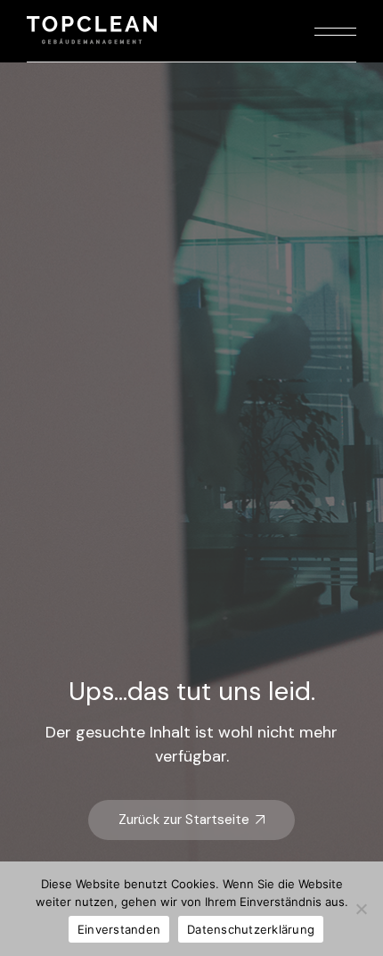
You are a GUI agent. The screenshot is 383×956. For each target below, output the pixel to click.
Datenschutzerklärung (250, 929)
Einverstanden (118, 929)
